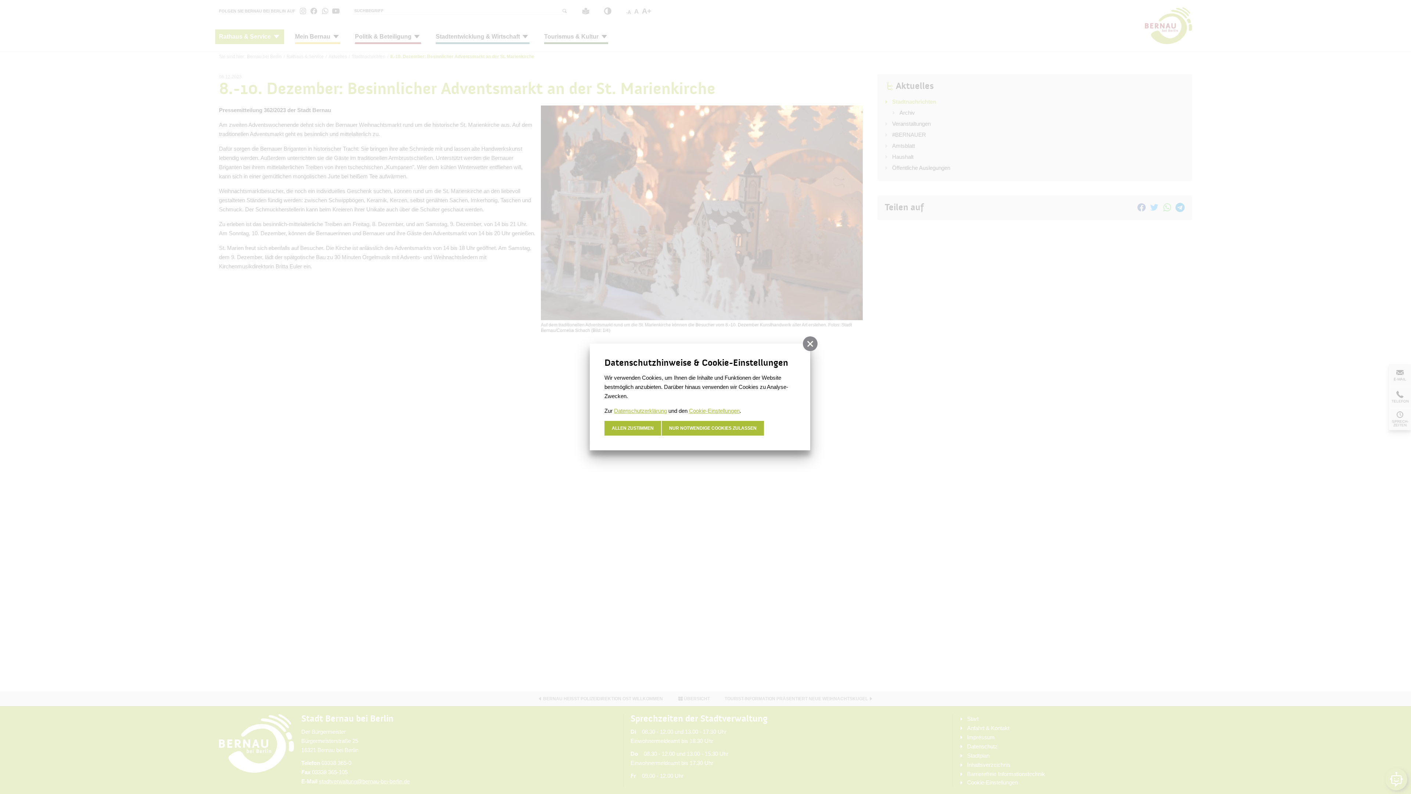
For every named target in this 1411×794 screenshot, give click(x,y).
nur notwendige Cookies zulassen (713, 428)
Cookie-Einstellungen (714, 411)
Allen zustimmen (633, 428)
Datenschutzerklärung (640, 411)
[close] (810, 343)
